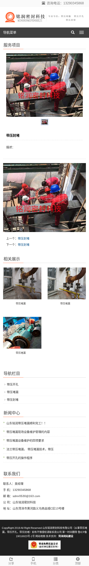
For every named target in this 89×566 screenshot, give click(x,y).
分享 (11, 563)
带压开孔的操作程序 (19, 457)
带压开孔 (12, 384)
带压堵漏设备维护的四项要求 (25, 440)
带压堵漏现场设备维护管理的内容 (28, 431)
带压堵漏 (21, 303)
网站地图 (40, 536)
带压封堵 (23, 238)
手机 (33, 563)
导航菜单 (9, 32)
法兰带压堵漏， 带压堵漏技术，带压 (30, 449)
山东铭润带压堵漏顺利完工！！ (26, 423)
